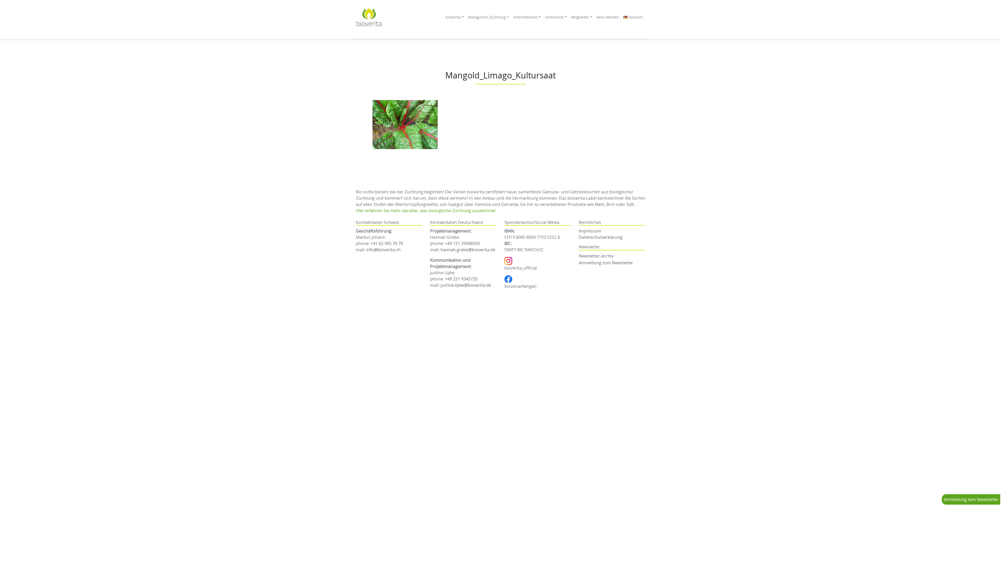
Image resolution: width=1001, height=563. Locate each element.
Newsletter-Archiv (596, 256)
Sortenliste (554, 17)
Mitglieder (580, 17)
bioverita (453, 17)
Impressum (590, 231)
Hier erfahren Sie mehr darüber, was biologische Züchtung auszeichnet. (426, 210)
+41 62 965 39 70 (387, 243)
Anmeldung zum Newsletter (971, 499)
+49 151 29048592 (462, 243)
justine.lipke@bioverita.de (466, 285)
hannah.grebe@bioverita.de (468, 250)
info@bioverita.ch (383, 250)
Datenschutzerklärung (600, 237)
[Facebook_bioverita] (508, 279)
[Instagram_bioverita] (508, 261)
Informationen (525, 17)
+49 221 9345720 (461, 279)
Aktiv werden (607, 17)
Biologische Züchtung (487, 17)
